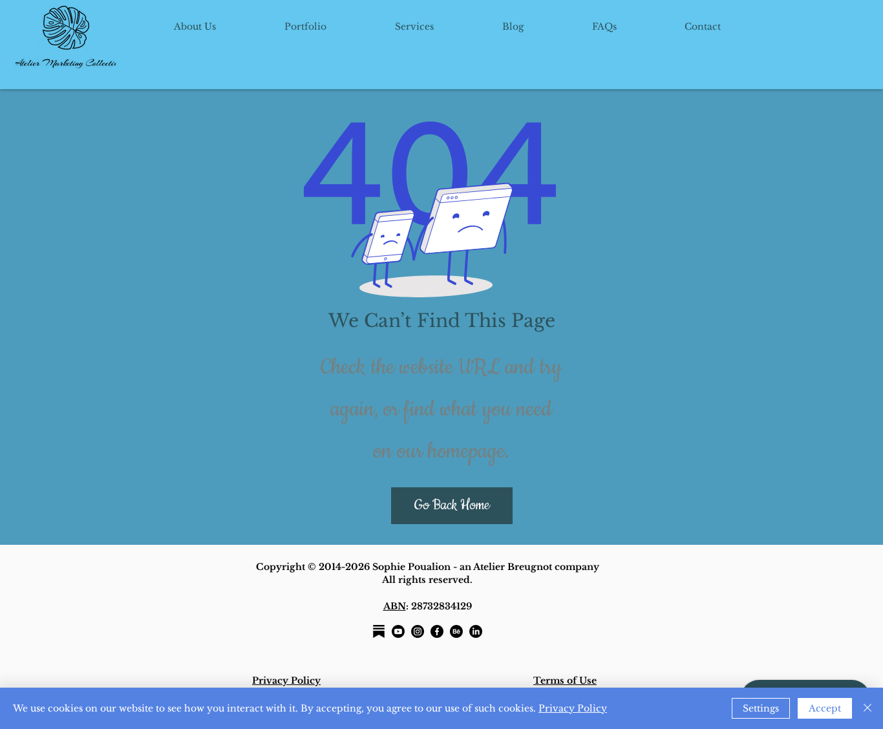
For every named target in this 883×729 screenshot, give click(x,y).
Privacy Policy (572, 708)
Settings (761, 708)
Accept (825, 708)
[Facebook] (437, 631)
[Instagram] (417, 631)
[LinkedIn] (475, 631)
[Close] (867, 708)
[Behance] (456, 631)
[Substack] (378, 631)
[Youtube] (398, 631)
